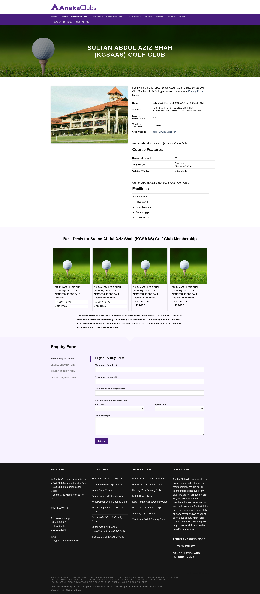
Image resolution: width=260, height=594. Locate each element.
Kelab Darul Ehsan (102, 490)
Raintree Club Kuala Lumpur (147, 507)
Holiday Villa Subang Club (146, 490)
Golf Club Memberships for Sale (70, 483)
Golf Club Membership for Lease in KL (105, 586)
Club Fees (133, 16)
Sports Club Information (107, 16)
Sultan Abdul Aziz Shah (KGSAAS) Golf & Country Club (108, 529)
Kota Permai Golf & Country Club (109, 502)
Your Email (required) (106, 377)
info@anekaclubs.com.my (65, 540)
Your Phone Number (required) (110, 388)
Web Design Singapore (198, 573)
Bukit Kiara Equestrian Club (147, 484)
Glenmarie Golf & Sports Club (107, 484)
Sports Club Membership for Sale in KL (143, 586)
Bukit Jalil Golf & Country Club (108, 478)
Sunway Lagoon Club (143, 513)
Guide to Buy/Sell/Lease (159, 16)
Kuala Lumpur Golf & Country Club (107, 509)
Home (54, 16)
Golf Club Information (74, 16)
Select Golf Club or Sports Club (111, 400)
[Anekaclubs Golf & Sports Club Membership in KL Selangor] (73, 6)
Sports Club (160, 404)
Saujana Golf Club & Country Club (107, 519)
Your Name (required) (106, 365)
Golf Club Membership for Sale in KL (68, 586)
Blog (182, 16)
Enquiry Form (195, 91)
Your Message (102, 415)
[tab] (71, 359)
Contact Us (82, 22)
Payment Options (62, 22)
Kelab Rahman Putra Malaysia (108, 496)
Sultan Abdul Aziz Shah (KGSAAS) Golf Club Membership (143, 239)
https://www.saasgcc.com (165, 132)
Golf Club (99, 404)
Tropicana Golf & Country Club (108, 536)
